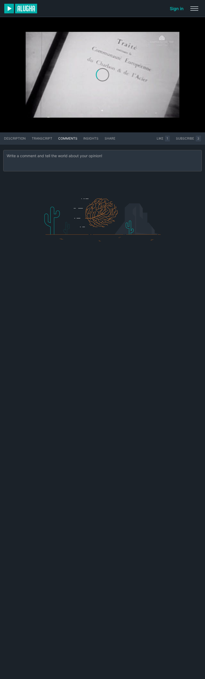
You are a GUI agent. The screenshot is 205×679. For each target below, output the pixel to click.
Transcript (42, 138)
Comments (67, 138)
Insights (90, 138)
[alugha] (20, 8)
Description (15, 138)
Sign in (177, 8)
